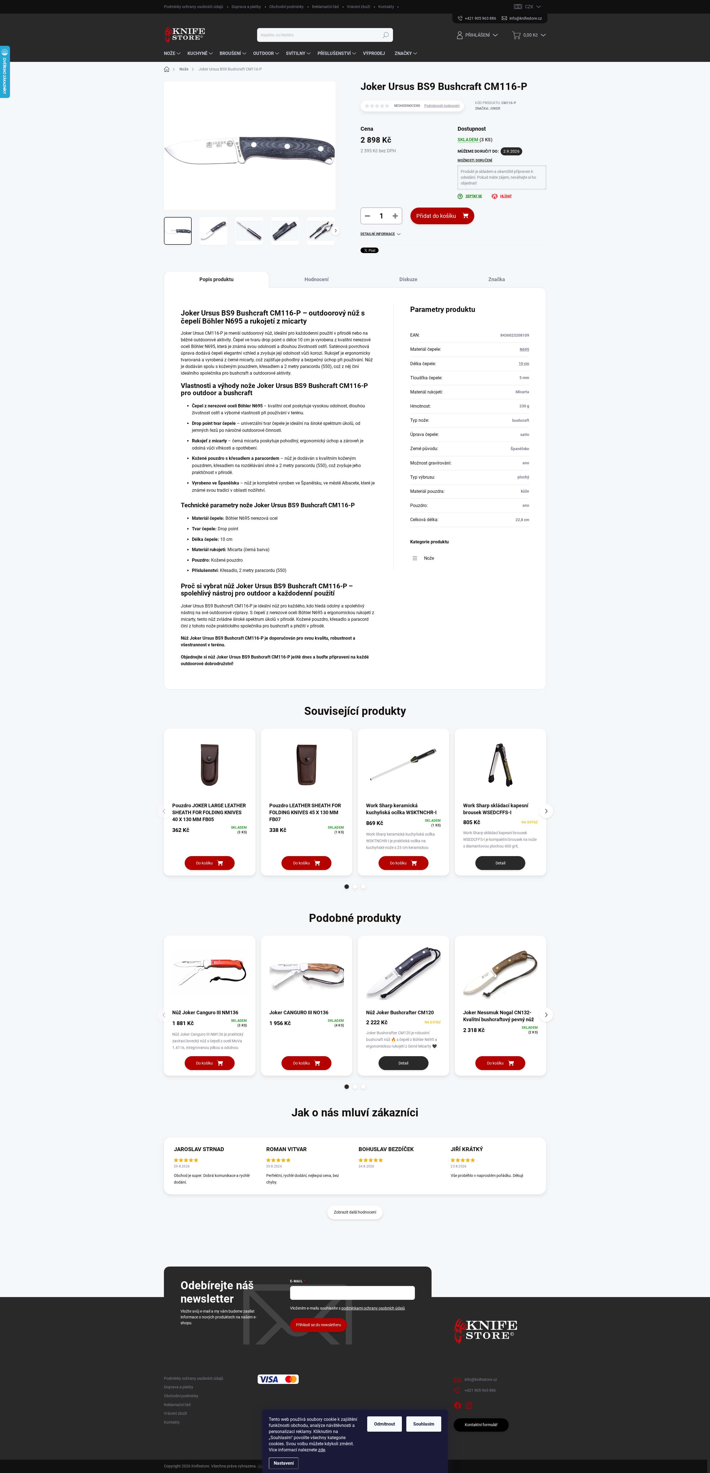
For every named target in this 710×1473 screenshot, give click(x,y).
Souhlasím (423, 1424)
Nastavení (284, 1463)
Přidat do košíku (436, 216)
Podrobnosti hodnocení (442, 106)
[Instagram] (469, 1404)
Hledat (386, 35)
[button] (347, 886)
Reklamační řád (325, 6)
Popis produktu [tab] (216, 279)
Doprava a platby (246, 6)
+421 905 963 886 (480, 1390)
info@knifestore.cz (481, 1379)
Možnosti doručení (475, 160)
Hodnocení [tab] (317, 279)
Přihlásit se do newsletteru (318, 1325)
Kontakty (386, 6)
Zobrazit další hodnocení (355, 1212)
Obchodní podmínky (286, 6)
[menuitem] (173, 53)
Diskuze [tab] (408, 279)
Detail (500, 863)
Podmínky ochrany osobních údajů (193, 6)
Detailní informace (378, 234)
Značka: (487, 108)
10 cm (524, 363)
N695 (524, 349)
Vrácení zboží (358, 6)
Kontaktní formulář (481, 1424)
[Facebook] (457, 1404)
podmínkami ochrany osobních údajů (373, 1308)
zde (321, 1449)
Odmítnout (384, 1424)
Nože (429, 558)
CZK (529, 6)
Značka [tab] (496, 279)
